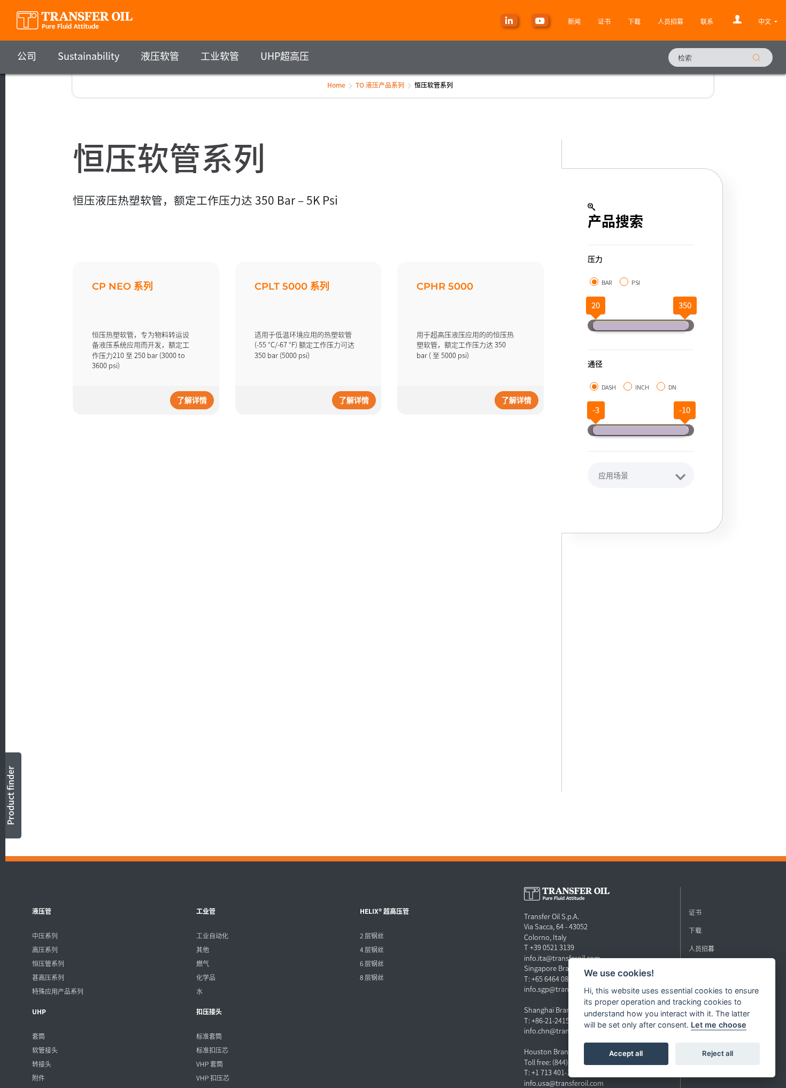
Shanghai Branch (551, 1010)
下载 (634, 21)
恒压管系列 (48, 963)
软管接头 (45, 1049)
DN (672, 387)
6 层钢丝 (372, 963)
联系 (706, 21)
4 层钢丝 (372, 949)
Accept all (626, 1054)
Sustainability (88, 56)
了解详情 (192, 400)
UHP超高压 (284, 56)
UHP (39, 1011)
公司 (26, 56)
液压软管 (160, 56)
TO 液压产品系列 (380, 84)
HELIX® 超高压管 (384, 910)
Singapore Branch (552, 968)
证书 (604, 21)
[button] (767, 21)
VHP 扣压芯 (212, 1077)
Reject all (717, 1054)
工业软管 (220, 56)
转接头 (41, 1063)
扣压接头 (209, 1011)
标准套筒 (209, 1035)
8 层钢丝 (372, 977)
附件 (38, 1077)
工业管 (205, 910)
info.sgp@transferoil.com (564, 989)
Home (336, 84)
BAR (607, 282)
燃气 (202, 963)
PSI (635, 282)
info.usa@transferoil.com (564, 1083)
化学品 (205, 977)
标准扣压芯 (212, 1049)
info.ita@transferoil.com (562, 958)
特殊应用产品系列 (57, 991)
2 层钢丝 (372, 935)
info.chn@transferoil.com (564, 1030)
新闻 (574, 21)
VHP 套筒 (209, 1063)
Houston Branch (550, 1051)
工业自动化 (212, 935)
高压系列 (45, 949)
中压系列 (45, 935)
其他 (202, 949)
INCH (642, 387)
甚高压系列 (48, 977)
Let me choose (718, 1025)
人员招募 (670, 21)
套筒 (38, 1035)
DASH (609, 387)
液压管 (41, 910)
